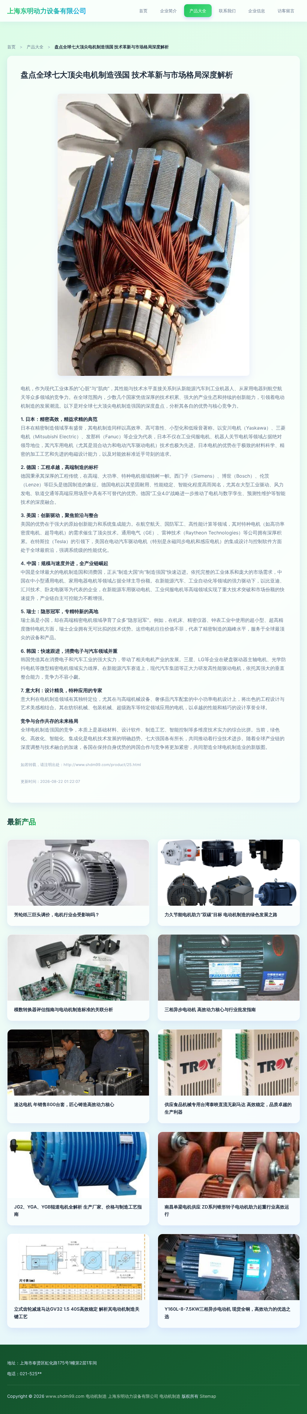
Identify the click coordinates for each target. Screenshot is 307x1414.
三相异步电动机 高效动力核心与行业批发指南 (210, 1009)
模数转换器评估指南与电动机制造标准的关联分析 (63, 1009)
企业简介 (168, 10)
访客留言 (286, 10)
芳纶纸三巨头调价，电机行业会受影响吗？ (57, 914)
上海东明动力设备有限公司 (46, 11)
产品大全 (197, 10)
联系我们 (227, 10)
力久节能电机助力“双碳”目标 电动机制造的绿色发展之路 (221, 914)
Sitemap (208, 1396)
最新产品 (21, 821)
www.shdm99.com (65, 1396)
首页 (143, 10)
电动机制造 (96, 1396)
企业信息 (256, 10)
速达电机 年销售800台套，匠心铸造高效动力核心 (64, 1104)
